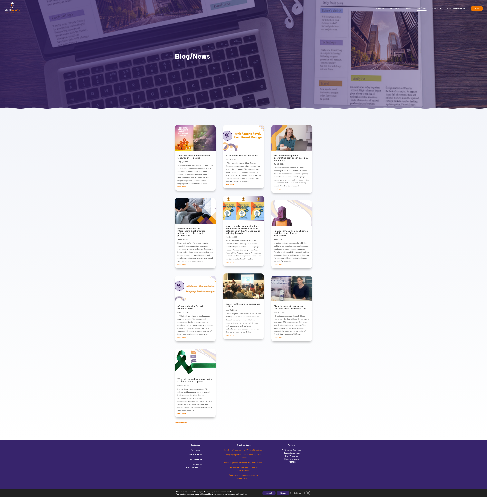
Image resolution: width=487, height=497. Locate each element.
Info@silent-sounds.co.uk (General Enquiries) (243, 450)
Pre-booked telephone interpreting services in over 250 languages (291, 158)
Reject (282, 493)
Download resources (456, 9)
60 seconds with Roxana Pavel (242, 155)
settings (243, 494)
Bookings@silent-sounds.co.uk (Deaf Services (243, 463)
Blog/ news (422, 9)
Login (476, 8)
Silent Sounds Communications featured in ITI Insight (193, 156)
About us (380, 9)
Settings (297, 493)
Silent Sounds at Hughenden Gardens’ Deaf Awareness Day (290, 307)
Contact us (437, 9)
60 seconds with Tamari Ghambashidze (190, 307)
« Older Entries (181, 423)
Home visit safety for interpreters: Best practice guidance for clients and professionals (191, 232)
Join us (408, 9)
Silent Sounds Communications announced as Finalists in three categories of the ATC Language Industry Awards (243, 230)
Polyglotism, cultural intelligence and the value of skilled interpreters (291, 233)
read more (181, 187)
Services (393, 9)
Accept (269, 493)
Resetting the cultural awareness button (243, 305)
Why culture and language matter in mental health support (195, 380)
